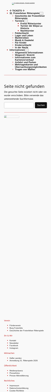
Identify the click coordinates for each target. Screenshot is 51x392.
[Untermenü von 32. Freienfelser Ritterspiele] (41, 13)
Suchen (41, 105)
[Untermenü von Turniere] (26, 21)
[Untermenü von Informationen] (27, 50)
